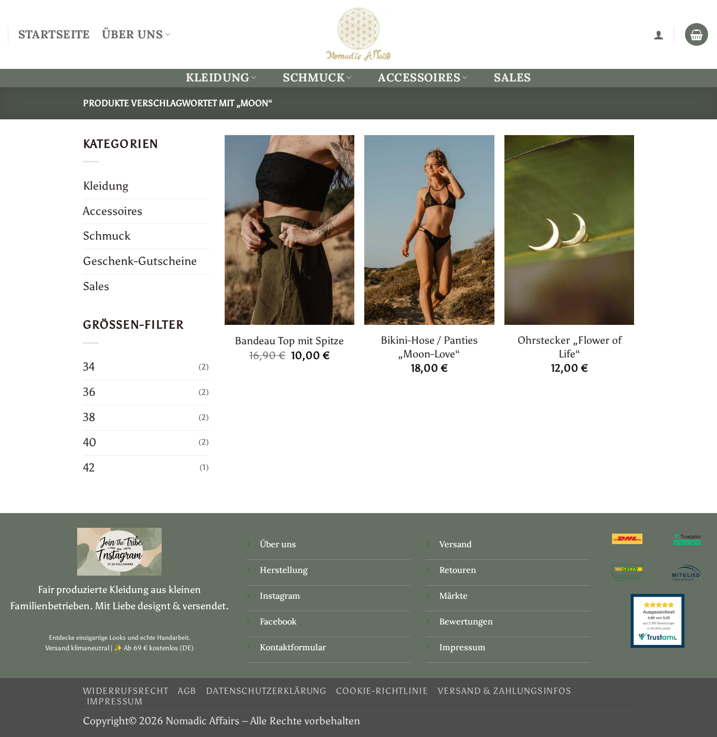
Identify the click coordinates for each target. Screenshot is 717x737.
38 (89, 417)
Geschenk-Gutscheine (140, 261)
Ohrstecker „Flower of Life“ (569, 347)
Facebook (278, 621)
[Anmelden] (658, 34)
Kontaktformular (293, 647)
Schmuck (313, 78)
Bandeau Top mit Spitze (289, 340)
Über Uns (132, 34)
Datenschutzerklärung (266, 690)
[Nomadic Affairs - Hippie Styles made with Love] (358, 34)
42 (89, 467)
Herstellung (284, 570)
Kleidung (217, 78)
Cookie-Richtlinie (382, 690)
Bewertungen (466, 621)
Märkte (453, 595)
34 (89, 367)
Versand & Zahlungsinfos (505, 690)
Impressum (462, 647)
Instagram (281, 595)
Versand (455, 544)
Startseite (54, 34)
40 (90, 442)
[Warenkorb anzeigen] (696, 34)
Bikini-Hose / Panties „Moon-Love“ (429, 347)
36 (89, 392)
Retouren (457, 570)
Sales (512, 77)
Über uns (278, 544)
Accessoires (419, 78)
